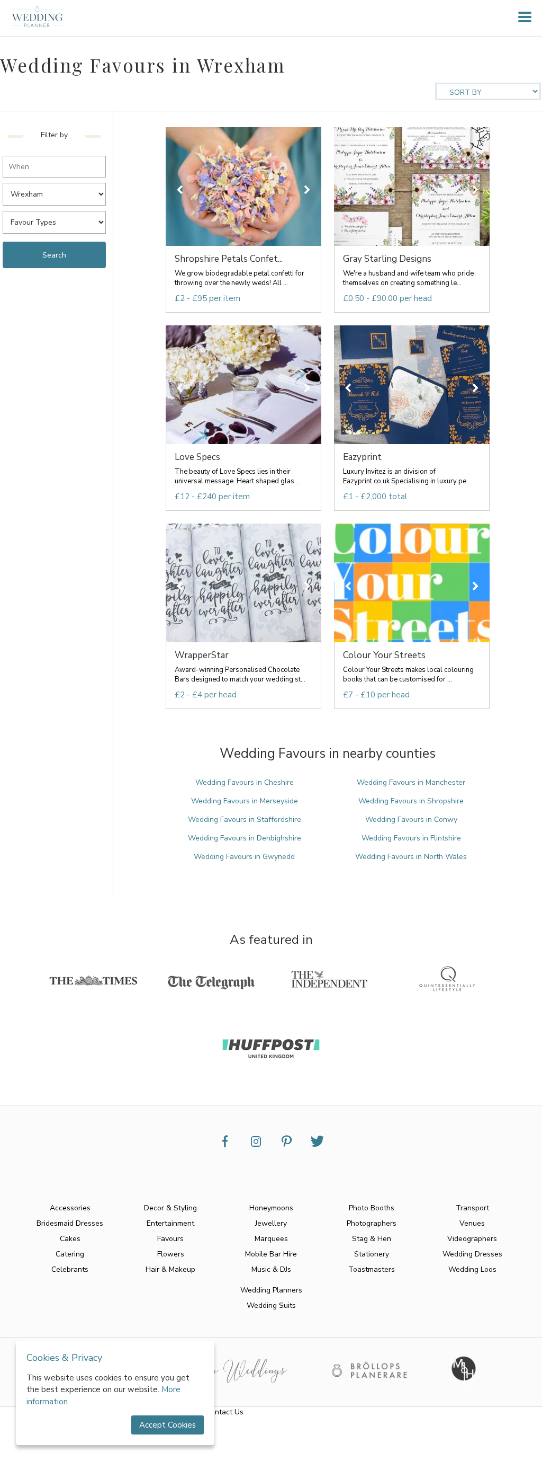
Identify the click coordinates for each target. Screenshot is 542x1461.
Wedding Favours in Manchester (411, 782)
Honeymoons (271, 1208)
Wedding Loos (472, 1269)
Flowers (170, 1254)
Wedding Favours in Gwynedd (244, 857)
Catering (70, 1254)
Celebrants (69, 1269)
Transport (472, 1208)
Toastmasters (371, 1269)
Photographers (371, 1223)
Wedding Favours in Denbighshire (244, 838)
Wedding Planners (271, 1290)
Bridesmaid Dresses (70, 1223)
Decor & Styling (170, 1208)
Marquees (271, 1239)
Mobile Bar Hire (271, 1254)
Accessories (70, 1208)
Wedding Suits (271, 1305)
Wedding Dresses (472, 1254)
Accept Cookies (167, 1425)
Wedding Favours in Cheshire (244, 782)
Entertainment (170, 1223)
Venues (472, 1223)
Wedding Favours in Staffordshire (244, 819)
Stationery (371, 1254)
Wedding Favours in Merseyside (244, 801)
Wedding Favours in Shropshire (411, 801)
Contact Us (224, 1412)
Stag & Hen (371, 1239)
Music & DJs (271, 1269)
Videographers (472, 1239)
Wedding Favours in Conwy (411, 819)
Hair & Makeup (170, 1269)
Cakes (70, 1239)
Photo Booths (371, 1208)
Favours (170, 1239)
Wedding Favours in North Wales (411, 857)
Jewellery (271, 1223)
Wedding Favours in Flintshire (411, 838)
